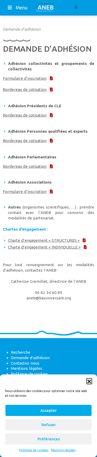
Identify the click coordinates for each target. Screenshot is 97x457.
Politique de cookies (33, 450)
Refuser (48, 424)
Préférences (49, 439)
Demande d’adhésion (30, 357)
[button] (89, 381)
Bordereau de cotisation (25, 89)
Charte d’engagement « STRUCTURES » (44, 240)
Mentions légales (63, 450)
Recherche (20, 352)
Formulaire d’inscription (25, 78)
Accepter (48, 410)
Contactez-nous (25, 363)
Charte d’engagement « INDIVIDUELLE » (44, 247)
